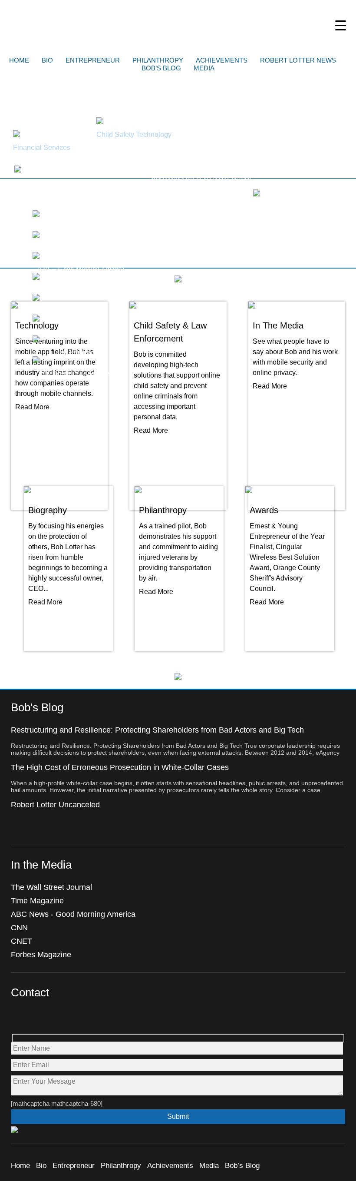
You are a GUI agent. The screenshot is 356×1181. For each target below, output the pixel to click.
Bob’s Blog (161, 68)
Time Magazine (37, 900)
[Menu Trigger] (341, 25)
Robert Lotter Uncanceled (55, 804)
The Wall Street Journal (51, 887)
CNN (19, 927)
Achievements (221, 60)
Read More (32, 407)
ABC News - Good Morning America (73, 914)
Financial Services (41, 147)
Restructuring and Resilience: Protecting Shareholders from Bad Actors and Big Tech (157, 730)
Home (19, 60)
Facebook (18, 1018)
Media (204, 68)
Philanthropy (157, 60)
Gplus (55, 1018)
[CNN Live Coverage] (36, 235)
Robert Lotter (178, 23)
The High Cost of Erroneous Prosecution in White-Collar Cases (120, 767)
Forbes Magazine (41, 954)
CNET (21, 941)
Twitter (37, 1018)
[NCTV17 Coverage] (36, 215)
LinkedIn (74, 1018)
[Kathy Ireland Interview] (256, 194)
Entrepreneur (93, 60)
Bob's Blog (37, 707)
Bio (47, 60)
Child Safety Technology (133, 134)
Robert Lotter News (298, 60)
